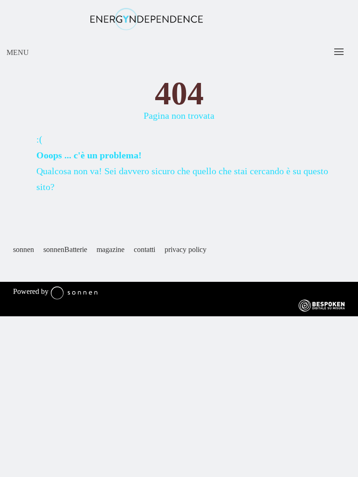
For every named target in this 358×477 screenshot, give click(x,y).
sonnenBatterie (65, 249)
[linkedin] (31, 269)
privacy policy (186, 249)
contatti (144, 249)
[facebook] (17, 269)
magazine (110, 249)
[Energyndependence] (146, 20)
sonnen (23, 249)
